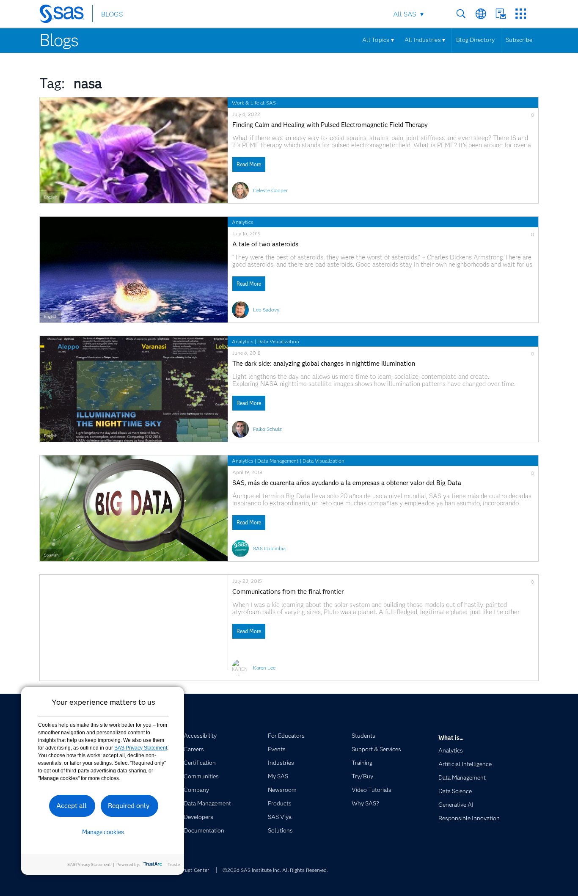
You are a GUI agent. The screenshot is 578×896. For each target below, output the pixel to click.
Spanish (51, 555)
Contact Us (500, 13)
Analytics (242, 222)
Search (461, 13)
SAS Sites (520, 13)
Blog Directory (475, 40)
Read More (249, 164)
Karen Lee (264, 667)
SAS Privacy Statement (140, 748)
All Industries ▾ (425, 40)
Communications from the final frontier (288, 591)
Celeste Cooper (270, 190)
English (50, 197)
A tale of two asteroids (265, 244)
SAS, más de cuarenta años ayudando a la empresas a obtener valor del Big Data (346, 483)
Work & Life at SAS (254, 102)
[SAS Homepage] (65, 15)
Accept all (71, 806)
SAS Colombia (269, 548)
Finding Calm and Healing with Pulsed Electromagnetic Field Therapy (330, 125)
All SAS (404, 14)
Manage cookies (103, 832)
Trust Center (194, 870)
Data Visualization (278, 341)
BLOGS (112, 14)
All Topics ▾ (378, 40)
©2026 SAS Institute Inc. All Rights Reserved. (275, 870)
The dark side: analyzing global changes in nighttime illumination (323, 363)
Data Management (278, 461)
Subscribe (519, 40)
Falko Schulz (267, 429)
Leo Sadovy (266, 309)
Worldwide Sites (481, 13)
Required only (129, 806)
